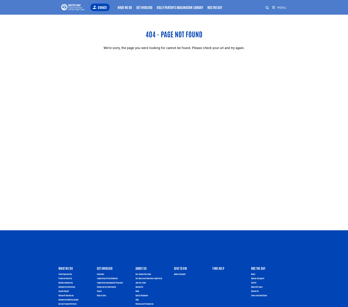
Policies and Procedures (144, 304)
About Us (141, 268)
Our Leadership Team (143, 274)
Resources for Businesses (106, 287)
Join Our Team (141, 282)
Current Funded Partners (67, 304)
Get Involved (144, 7)
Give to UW (180, 268)
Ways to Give (101, 295)
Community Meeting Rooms (68, 299)
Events (99, 291)
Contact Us (139, 287)
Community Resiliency (66, 287)
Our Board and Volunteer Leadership (149, 278)
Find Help (218, 268)
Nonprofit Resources (66, 295)
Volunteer (100, 274)
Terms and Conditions (259, 295)
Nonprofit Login (257, 287)
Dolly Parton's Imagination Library (180, 7)
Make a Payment (180, 274)
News (137, 291)
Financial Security (65, 278)
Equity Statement (142, 295)
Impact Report (63, 291)
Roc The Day (214, 7)
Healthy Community (65, 282)
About (253, 274)
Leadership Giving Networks (107, 278)
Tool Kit (253, 282)
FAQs (137, 299)
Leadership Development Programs (110, 282)
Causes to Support (257, 278)
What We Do (125, 7)
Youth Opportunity (65, 274)
